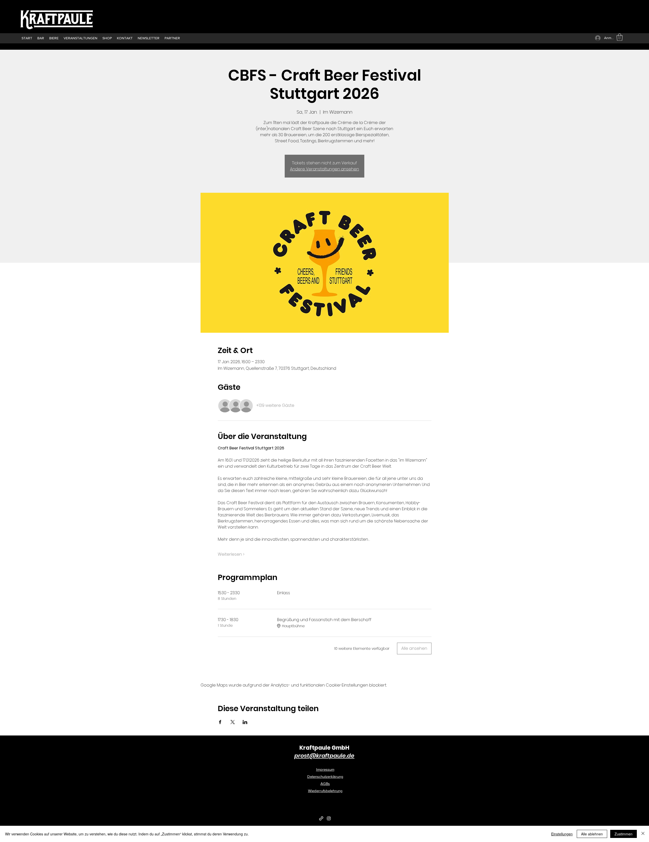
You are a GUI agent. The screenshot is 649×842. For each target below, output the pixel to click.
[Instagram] (328, 818)
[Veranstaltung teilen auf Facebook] (220, 722)
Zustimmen (624, 833)
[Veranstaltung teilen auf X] (232, 722)
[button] (620, 37)
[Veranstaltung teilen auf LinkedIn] (245, 722)
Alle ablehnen (592, 833)
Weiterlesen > (231, 554)
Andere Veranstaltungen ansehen (324, 169)
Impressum (325, 769)
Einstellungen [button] (562, 833)
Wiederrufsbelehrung (325, 790)
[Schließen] (643, 834)
